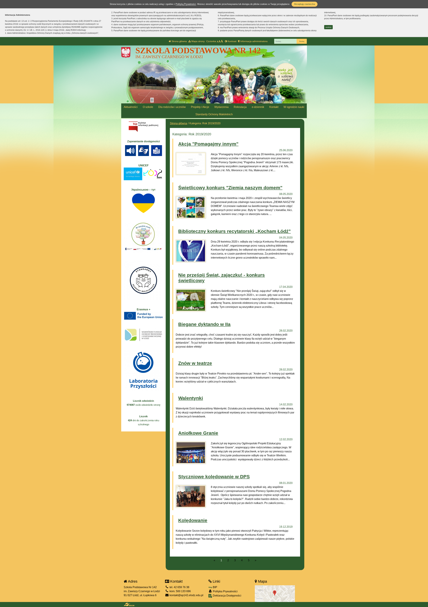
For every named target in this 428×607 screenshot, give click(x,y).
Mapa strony (198, 41)
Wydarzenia (221, 107)
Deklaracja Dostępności (226, 595)
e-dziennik (258, 107)
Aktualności (131, 107)
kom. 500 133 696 (180, 591)
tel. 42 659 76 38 (179, 587)
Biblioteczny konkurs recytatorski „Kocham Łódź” (234, 231)
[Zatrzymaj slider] (152, 100)
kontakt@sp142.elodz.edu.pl (186, 595)
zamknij (328, 27)
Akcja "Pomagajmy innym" (208, 143)
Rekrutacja (240, 107)
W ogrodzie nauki (294, 107)
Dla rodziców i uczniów (172, 107)
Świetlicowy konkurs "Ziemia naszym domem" (230, 187)
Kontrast (231, 41)
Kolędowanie (192, 520)
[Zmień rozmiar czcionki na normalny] (217, 41)
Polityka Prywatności (225, 591)
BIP (214, 587)
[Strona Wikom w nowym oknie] (129, 604)
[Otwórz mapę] (275, 593)
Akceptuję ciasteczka (304, 4)
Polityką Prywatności (186, 4)
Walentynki (190, 398)
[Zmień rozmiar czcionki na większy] (219, 41)
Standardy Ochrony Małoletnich (214, 114)
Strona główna (179, 41)
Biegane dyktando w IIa (204, 324)
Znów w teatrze (195, 363)
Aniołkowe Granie (198, 433)
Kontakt (273, 107)
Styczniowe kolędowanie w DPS (214, 476)
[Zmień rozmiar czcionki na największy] (222, 41)
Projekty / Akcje (200, 107)
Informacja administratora (254, 41)
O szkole (148, 107)
